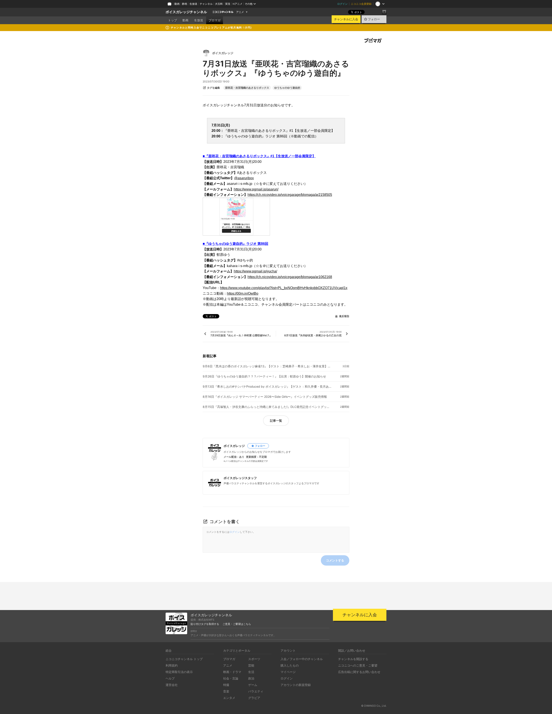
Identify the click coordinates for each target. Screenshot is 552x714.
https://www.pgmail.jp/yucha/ (255, 271)
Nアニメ (237, 3)
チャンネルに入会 (346, 19)
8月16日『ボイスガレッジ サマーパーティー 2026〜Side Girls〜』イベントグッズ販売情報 (265, 396)
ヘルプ (170, 678)
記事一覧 (276, 420)
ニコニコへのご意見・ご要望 (357, 665)
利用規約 (172, 665)
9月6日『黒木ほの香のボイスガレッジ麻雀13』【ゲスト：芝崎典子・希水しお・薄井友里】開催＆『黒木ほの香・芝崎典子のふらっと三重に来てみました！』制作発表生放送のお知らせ (267, 366)
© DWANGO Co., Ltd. (373, 705)
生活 (251, 672)
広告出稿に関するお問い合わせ (359, 672)
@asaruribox (244, 178)
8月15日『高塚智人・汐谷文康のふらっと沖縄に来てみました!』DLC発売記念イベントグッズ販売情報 (267, 406)
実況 (227, 3)
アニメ (240, 12)
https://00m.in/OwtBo (242, 293)
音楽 (226, 691)
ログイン (342, 3)
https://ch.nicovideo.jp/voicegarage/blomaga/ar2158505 (290, 195)
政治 (251, 678)
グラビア (254, 698)
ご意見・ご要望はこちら (237, 624)
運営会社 (172, 685)
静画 (184, 3)
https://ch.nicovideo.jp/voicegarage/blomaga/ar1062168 (290, 277)
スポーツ (254, 659)
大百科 (219, 3)
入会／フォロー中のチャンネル (302, 659)
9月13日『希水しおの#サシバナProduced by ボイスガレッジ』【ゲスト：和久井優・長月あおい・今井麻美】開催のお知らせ (267, 386)
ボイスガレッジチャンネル (186, 12)
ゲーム (252, 685)
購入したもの (290, 665)
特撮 (226, 685)
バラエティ (255, 691)
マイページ (288, 672)
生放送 (193, 3)
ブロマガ (215, 20)
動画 (177, 3)
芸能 (251, 665)
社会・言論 (230, 678)
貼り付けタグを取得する (205, 624)
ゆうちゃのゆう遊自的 (287, 87)
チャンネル (206, 3)
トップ (172, 20)
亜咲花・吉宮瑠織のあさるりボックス (247, 87)
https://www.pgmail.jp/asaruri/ (256, 189)
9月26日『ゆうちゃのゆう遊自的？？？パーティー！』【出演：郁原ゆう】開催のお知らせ (264, 376)
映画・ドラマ (232, 672)
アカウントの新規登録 (296, 685)
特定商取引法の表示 (179, 672)
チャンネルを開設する (353, 659)
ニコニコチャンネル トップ (184, 659)
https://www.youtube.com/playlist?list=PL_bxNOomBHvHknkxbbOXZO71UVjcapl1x (283, 288)
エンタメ (229, 698)
